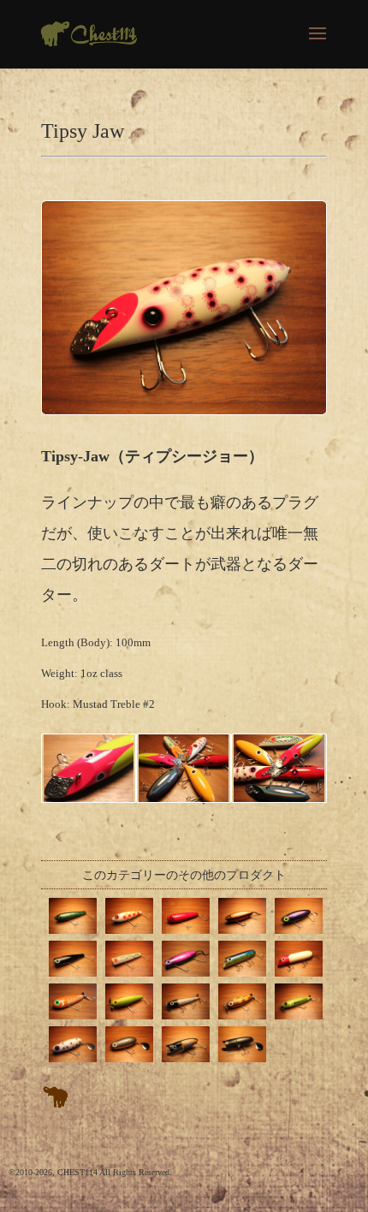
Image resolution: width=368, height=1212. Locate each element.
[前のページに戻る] (55, 1104)
